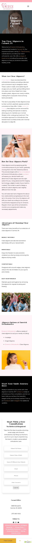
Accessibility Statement (13, 529)
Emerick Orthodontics (17, 47)
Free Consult (8, 540)
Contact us (19, 392)
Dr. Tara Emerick (24, 51)
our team (26, 174)
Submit (16, 487)
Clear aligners (6, 80)
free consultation (24, 172)
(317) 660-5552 (16, 513)
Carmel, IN (20, 49)
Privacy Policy (19, 527)
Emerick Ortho (16, 533)
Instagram (17, 401)
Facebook (7, 401)
